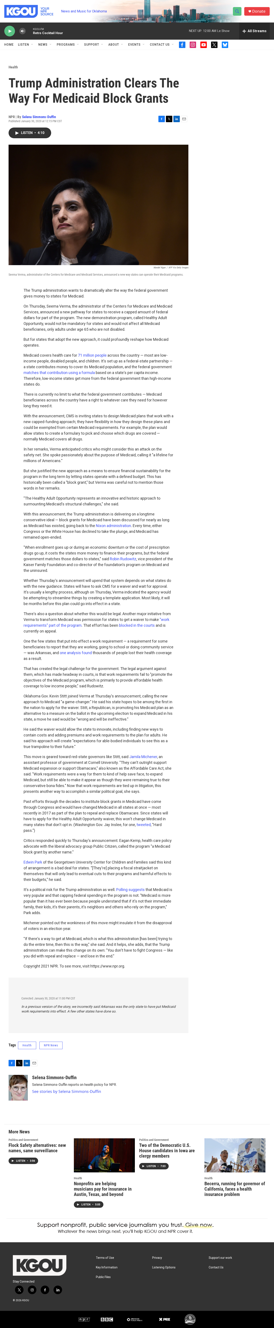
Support (91, 44)
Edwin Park (33, 862)
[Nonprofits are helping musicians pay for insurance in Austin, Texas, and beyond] (104, 1155)
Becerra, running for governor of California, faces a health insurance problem (234, 1189)
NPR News (51, 1045)
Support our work (220, 1257)
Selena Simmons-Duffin (39, 117)
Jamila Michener (143, 756)
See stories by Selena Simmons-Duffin (66, 1091)
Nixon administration (113, 525)
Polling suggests (130, 889)
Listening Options (164, 1267)
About (113, 44)
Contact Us (160, 44)
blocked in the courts (137, 625)
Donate (258, 11)
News (43, 44)
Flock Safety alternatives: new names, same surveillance (37, 1148)
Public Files (103, 1277)
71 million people (92, 355)
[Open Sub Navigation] (32, 44)
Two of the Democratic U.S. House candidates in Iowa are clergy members (167, 1151)
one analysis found (76, 652)
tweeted (144, 824)
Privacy (157, 1257)
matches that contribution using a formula (59, 372)
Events (134, 44)
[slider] (29, 31)
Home (9, 44)
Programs (66, 44)
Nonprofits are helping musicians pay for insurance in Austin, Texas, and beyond (103, 1189)
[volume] (22, 31)
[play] (9, 31)
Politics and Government (23, 1140)
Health (13, 67)
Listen (23, 44)
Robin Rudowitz (123, 559)
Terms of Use (105, 1257)
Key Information (107, 1267)
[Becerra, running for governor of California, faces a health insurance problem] (234, 1155)
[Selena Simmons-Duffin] (18, 1088)
